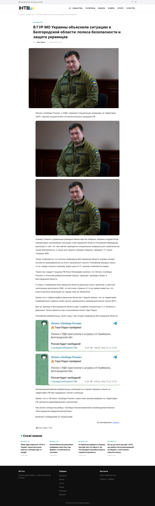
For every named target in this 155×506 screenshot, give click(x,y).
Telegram (111, 479)
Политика (90, 8)
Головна (21, 14)
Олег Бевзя (41, 42)
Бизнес (101, 8)
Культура (130, 8)
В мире (111, 8)
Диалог (116, 422)
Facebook (103, 479)
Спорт (120, 8)
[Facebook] (132, 2)
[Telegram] (136, 2)
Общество (77, 8)
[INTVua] (26, 8)
